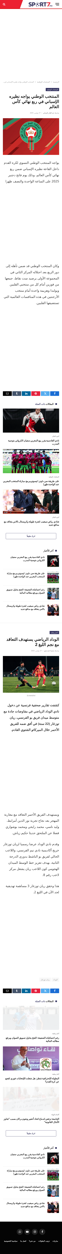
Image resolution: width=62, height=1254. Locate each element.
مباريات (55, 1241)
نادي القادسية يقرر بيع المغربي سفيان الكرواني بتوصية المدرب (33, 442)
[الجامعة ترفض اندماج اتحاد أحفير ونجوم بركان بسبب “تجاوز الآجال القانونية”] (31, 1099)
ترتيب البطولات (44, 1241)
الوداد (55, 979)
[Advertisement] (31, 45)
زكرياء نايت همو (49, 651)
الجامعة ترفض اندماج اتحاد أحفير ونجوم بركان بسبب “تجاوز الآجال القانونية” (31, 1120)
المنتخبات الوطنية (43, 82)
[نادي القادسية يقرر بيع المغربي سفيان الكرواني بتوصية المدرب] (31, 421)
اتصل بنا (23, 1241)
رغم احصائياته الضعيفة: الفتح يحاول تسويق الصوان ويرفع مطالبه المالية (25, 591)
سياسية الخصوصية (10, 1241)
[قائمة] (57, 4)
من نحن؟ (32, 1241)
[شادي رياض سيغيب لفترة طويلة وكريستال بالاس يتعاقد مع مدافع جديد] (31, 502)
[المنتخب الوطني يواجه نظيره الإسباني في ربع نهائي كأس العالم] (31, 136)
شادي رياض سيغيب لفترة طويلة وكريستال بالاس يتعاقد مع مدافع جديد (31, 523)
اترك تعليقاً (31, 536)
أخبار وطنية (54, 632)
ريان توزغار (45, 979)
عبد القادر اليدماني (48, 113)
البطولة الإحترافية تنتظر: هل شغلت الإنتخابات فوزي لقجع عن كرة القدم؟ (32, 1080)
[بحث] (4, 4)
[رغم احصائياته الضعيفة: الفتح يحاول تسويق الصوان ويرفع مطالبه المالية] (53, 593)
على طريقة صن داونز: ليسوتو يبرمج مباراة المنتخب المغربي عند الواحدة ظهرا (31, 483)
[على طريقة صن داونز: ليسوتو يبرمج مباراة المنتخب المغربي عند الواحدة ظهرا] (31, 461)
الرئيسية (56, 82)
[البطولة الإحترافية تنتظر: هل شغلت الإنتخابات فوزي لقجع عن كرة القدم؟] (31, 1058)
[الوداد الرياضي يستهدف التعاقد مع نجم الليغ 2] (31, 674)
